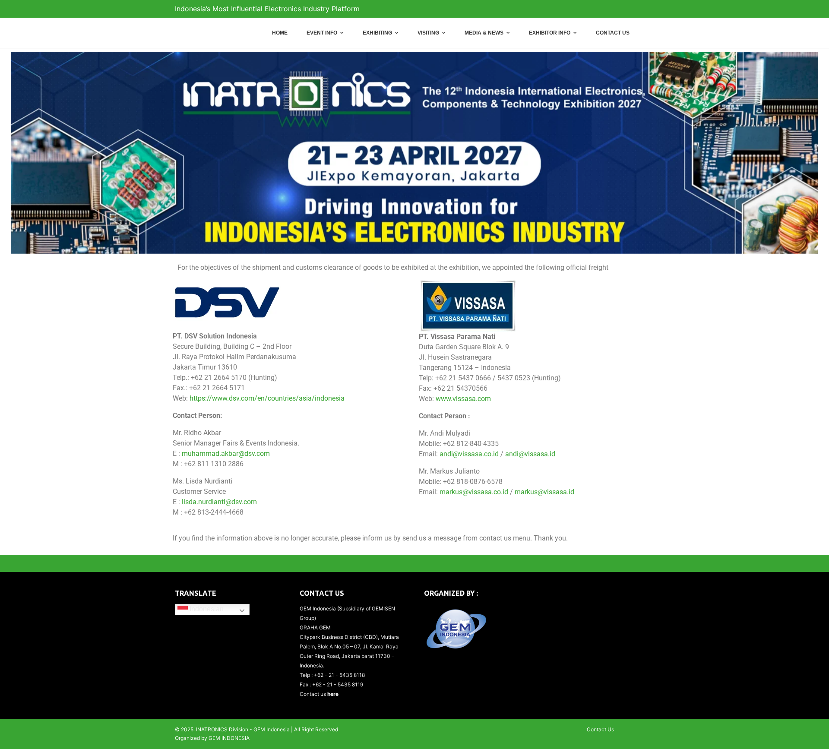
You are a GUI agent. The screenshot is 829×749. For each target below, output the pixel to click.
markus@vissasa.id (544, 492)
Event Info (322, 33)
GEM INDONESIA (229, 738)
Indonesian (206, 609)
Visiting (428, 33)
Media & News (484, 33)
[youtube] (647, 9)
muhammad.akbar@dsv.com (226, 453)
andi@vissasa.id (530, 454)
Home (280, 33)
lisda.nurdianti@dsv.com (219, 502)
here (333, 694)
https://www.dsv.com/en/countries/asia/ (252, 398)
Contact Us (613, 33)
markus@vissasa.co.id (474, 492)
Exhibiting (377, 33)
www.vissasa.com (463, 399)
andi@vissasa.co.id (469, 454)
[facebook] (632, 9)
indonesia (330, 398)
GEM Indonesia (271, 729)
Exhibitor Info (549, 33)
